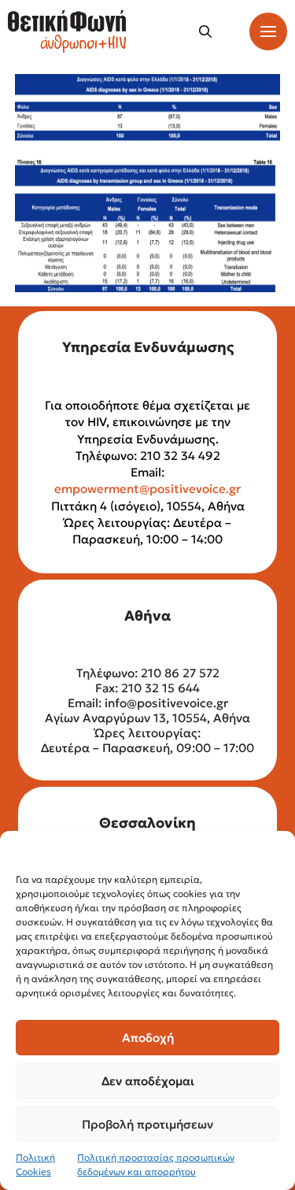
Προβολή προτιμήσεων (147, 1124)
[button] (205, 31)
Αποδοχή (148, 1037)
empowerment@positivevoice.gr (147, 488)
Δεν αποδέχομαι (147, 1080)
